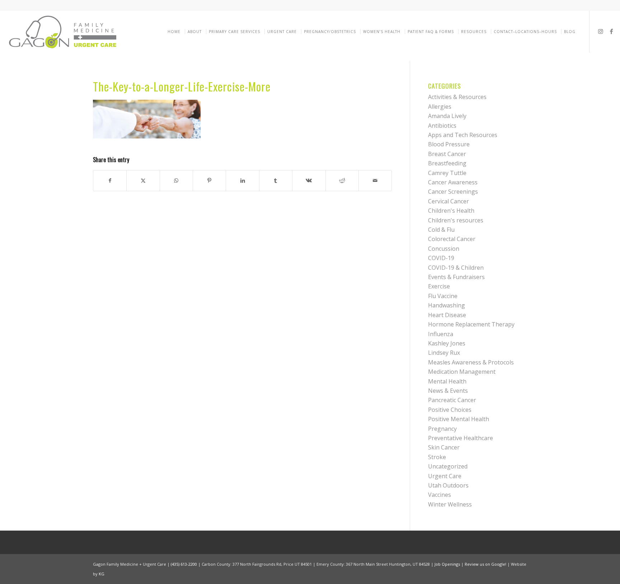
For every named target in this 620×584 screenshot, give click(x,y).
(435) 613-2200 (184, 564)
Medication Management (461, 372)
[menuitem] (175, 31)
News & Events (448, 391)
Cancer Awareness (453, 182)
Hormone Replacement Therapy (471, 324)
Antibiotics (442, 125)
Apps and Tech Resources (462, 135)
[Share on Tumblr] (275, 180)
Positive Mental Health (458, 419)
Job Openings (447, 564)
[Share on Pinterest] (209, 180)
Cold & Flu (441, 230)
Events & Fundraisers (456, 277)
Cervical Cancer (448, 201)
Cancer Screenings (453, 192)
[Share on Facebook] (109, 180)
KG (101, 573)
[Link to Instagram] (600, 31)
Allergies (439, 106)
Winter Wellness (450, 504)
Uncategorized (448, 466)
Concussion (443, 249)
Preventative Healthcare (460, 438)
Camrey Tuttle (447, 173)
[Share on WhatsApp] (176, 180)
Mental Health (447, 381)
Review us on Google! (485, 564)
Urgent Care (444, 476)
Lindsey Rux (444, 353)
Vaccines (439, 495)
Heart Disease (447, 315)
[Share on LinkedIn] (242, 180)
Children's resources (455, 220)
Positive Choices (449, 410)
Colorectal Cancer (451, 239)
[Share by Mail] (375, 180)
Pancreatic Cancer (452, 400)
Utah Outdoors (448, 485)
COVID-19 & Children (456, 268)
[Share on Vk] (308, 180)
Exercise (439, 286)
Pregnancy (442, 429)
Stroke (437, 457)
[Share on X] (143, 180)
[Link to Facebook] (611, 31)
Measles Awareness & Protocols (471, 362)
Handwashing (446, 305)
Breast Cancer (447, 154)
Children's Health (451, 211)
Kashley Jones (446, 343)
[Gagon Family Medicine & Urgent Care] (63, 31)
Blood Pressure (449, 144)
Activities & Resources (457, 97)
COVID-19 (441, 258)
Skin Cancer (444, 447)
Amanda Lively (447, 116)
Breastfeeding (447, 163)
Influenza (440, 334)
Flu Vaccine (442, 296)
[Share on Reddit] (342, 180)
